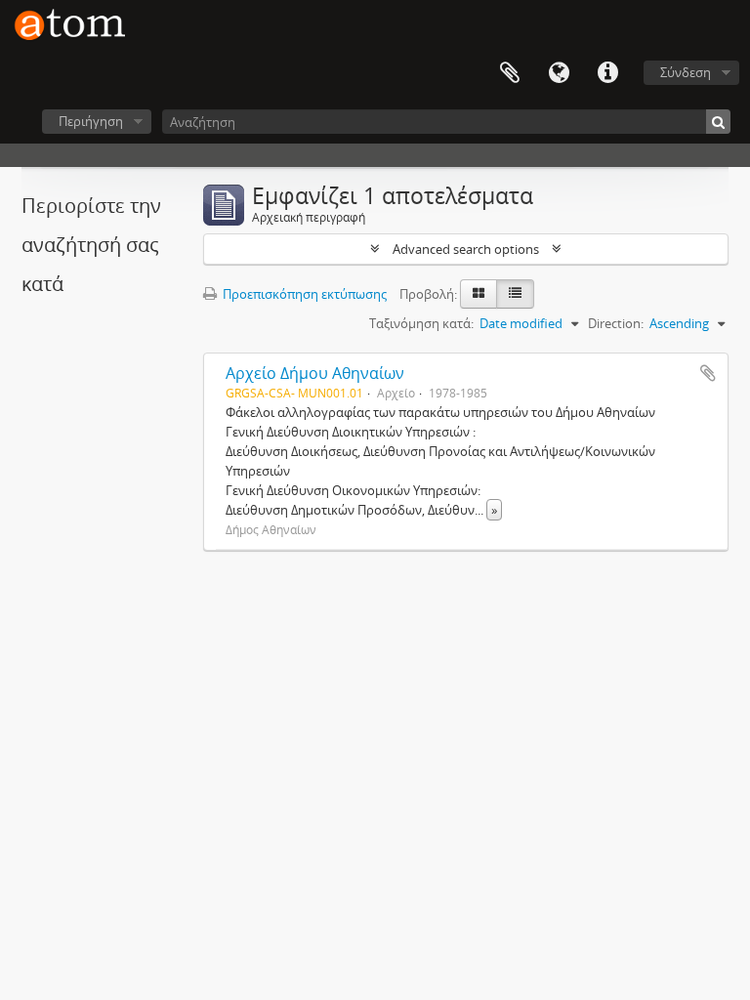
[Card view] (478, 294)
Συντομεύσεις (607, 73)
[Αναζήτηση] (718, 121)
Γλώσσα (558, 73)
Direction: (616, 323)
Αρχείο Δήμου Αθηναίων (315, 373)
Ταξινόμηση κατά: (421, 323)
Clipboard (509, 73)
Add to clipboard (708, 373)
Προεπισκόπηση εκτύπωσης (303, 294)
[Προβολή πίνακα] (515, 294)
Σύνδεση (685, 72)
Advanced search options (466, 249)
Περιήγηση (91, 121)
